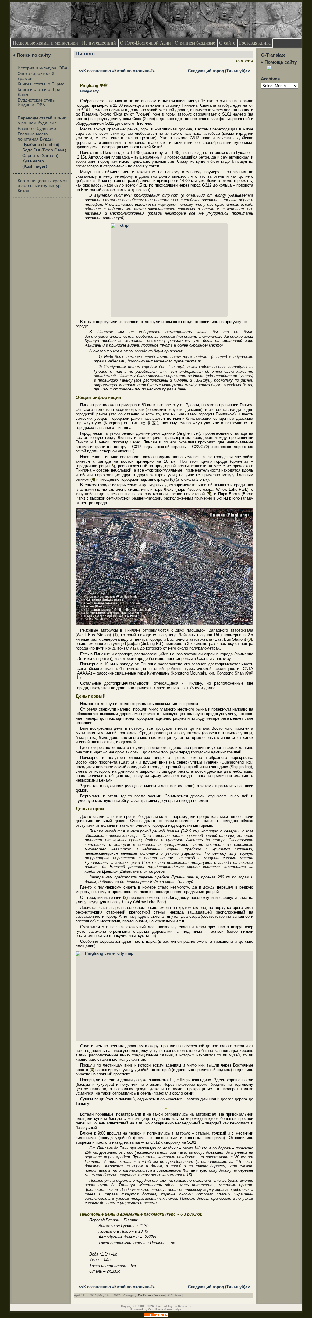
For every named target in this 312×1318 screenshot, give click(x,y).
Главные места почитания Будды (35, 136)
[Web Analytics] (156, 1315)
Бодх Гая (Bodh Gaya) (44, 150)
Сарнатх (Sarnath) (40, 155)
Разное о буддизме (37, 128)
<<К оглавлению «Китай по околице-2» (117, 71)
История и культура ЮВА (42, 68)
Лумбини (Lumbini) (40, 144)
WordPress (155, 1309)
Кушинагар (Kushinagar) (34, 163)
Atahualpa (174, 1309)
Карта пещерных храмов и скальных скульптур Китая (42, 185)
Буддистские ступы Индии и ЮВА (36, 102)
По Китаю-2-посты (151, 1295)
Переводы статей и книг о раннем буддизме (42, 120)
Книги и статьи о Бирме (41, 83)
